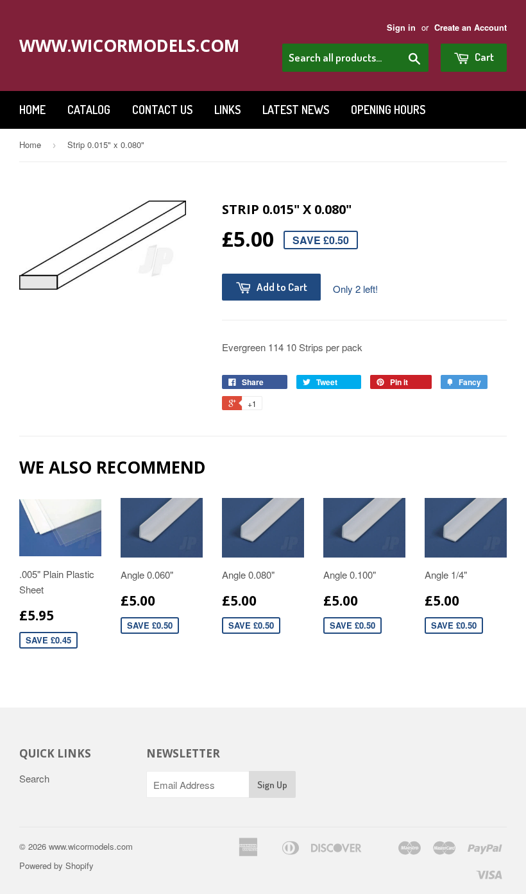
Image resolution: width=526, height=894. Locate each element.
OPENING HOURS (388, 110)
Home (32, 110)
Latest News (295, 110)
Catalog (88, 110)
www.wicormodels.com (117, 45)
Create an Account (470, 27)
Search (34, 778)
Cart (483, 56)
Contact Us (162, 110)
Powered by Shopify (56, 865)
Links (227, 110)
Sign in (401, 27)
